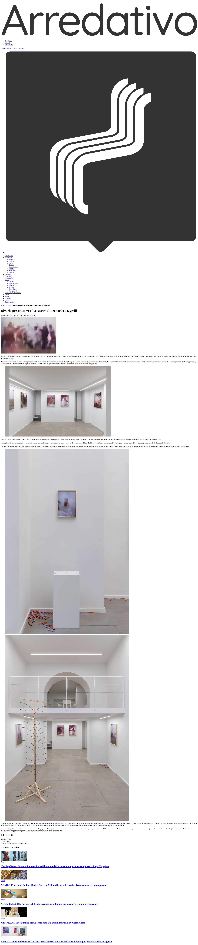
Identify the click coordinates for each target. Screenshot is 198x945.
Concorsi (8, 298)
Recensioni (8, 257)
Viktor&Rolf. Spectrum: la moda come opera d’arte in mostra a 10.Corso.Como (43, 922)
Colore (11, 282)
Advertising (9, 45)
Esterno (11, 265)
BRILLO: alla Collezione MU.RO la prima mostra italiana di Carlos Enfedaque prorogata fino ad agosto (56, 941)
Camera (11, 261)
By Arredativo (9, 302)
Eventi (7, 296)
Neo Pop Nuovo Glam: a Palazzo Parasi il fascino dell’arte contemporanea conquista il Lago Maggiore (55, 866)
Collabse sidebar (6, 48)
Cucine (11, 263)
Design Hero (9, 256)
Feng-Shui (12, 289)
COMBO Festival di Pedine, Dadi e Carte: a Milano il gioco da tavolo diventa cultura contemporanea (54, 885)
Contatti (7, 43)
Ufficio (11, 272)
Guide (7, 280)
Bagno (11, 259)
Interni (7, 294)
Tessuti (11, 287)
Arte (29, 315)
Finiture (11, 285)
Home (3, 305)
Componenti (13, 291)
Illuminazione (13, 267)
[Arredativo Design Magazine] (99, 36)
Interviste (8, 274)
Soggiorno (12, 270)
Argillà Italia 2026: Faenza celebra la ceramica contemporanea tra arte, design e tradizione (49, 904)
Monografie (9, 278)
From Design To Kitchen (13, 293)
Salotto (11, 269)
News (7, 300)
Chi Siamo (8, 41)
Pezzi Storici (9, 276)
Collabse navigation (18, 48)
